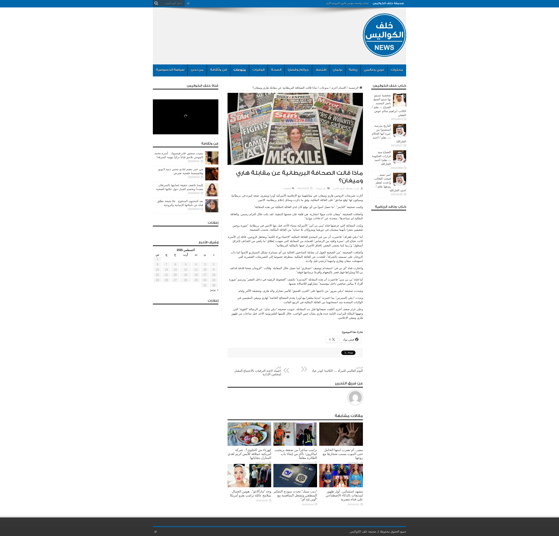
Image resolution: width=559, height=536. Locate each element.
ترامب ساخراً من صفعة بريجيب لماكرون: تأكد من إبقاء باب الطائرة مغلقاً (295, 454)
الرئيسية (354, 87)
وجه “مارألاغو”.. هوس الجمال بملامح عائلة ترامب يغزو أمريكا (250, 493)
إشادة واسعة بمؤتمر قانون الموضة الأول (347, 3)
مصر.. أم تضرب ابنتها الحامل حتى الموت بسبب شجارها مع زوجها (343, 454)
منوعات (239, 70)
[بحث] (156, 3)
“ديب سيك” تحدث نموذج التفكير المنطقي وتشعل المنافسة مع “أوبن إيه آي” (295, 495)
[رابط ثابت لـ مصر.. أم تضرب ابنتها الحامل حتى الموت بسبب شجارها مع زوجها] (341, 444)
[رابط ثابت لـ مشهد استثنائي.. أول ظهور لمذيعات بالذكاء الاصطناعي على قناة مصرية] (341, 486)
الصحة (276, 70)
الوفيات (258, 70)
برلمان (337, 70)
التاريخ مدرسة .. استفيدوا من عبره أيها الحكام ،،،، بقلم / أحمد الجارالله (389, 133)
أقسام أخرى (338, 87)
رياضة (353, 70)
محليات (397, 70)
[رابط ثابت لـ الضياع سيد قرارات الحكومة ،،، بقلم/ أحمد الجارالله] (399, 162)
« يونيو (214, 289)
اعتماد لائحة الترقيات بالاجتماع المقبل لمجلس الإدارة (257, 371)
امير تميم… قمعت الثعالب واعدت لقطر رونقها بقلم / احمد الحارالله (390, 182)
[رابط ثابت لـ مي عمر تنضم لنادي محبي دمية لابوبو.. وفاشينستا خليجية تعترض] (211, 179)
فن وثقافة (218, 70)
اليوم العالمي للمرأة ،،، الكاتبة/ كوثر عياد (337, 369)
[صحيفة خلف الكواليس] (384, 53)
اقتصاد (320, 70)
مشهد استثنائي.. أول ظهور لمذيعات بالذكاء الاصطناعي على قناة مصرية (344, 495)
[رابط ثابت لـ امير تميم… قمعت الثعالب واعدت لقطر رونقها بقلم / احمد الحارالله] (399, 185)
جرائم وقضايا (298, 70)
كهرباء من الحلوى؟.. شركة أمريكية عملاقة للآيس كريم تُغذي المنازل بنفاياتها (249, 454)
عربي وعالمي (374, 70)
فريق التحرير (339, 188)
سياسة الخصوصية (170, 70)
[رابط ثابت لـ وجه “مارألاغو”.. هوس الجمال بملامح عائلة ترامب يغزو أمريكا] (249, 486)
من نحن (197, 70)
